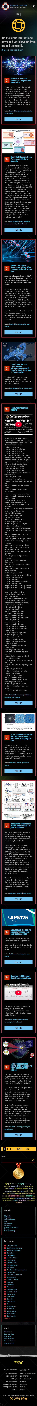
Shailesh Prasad (12, 1258)
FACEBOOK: (6, 1369)
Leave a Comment (8, 113)
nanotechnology (13, 224)
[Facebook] (11, 1398)
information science (23, 1020)
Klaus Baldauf (11, 1277)
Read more (18, 119)
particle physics (22, 954)
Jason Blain (10, 1309)
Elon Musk (7, 1225)
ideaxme (16, 1193)
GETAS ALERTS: (23, 1373)
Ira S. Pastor (11, 1313)
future (18, 1191)
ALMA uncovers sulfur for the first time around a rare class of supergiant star (22, 738)
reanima (12, 1198)
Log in (6, 50)
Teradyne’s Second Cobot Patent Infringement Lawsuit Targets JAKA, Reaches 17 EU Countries (21, 368)
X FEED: (7, 1376)
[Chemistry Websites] (18, 1171)
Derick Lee (10, 1284)
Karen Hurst (10, 1267)
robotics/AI (19, 893)
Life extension (14, 1196)
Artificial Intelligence (29, 1184)
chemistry (19, 763)
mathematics (27, 695)
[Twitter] (15, 1398)
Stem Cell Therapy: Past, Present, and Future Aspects (21, 159)
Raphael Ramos (12, 1292)
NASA (34, 1196)
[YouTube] (22, 1398)
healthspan (7, 1193)
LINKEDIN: (7, 1373)
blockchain (11, 1188)
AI (10, 1184)
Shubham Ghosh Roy (13, 1250)
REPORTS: (22, 1381)
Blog (18, 14)
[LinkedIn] (18, 1398)
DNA (5, 1221)
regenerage (19, 1198)
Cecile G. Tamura (13, 954)
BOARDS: (22, 1379)
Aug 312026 (6, 80)
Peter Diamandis (9, 1220)
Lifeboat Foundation (14, 1396)
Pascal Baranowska (13, 222)
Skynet (6, 1229)
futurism (21, 388)
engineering (21, 695)
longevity (29, 1196)
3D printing (7, 1216)
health (30, 1191)
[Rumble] (26, 1398)
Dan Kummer (11, 1272)
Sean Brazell (11, 1296)
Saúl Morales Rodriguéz (14, 1248)
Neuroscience (4, 1198)
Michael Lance (11, 1306)
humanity (13, 1193)
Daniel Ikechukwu (13, 388)
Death (32, 1188)
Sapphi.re (32, 1396)
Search (33, 1160)
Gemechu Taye (11, 1262)
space (23, 763)
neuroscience (7, 697)
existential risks (8, 1191)
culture (30, 1188)
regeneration (27, 1198)
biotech (22, 1186)
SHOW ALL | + (7, 1318)
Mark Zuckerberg (9, 1231)
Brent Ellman (11, 1301)
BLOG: (21, 1376)
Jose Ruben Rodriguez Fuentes (16, 1270)
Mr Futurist (7, 1336)
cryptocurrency (25, 1188)
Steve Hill (10, 1299)
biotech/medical (22, 111)
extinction (14, 1191)
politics (8, 1198)
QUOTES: (22, 1390)
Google (25, 1191)
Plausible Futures (9, 1341)
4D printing (7, 1218)
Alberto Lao (10, 1287)
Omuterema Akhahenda (14, 1275)
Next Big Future (9, 1338)
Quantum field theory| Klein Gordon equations (21, 977)
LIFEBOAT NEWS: (23, 1369)
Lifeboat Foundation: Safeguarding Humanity (14, 6)
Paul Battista (12, 1127)
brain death (17, 1188)
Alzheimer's (13, 1184)
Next (27, 1149)
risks (3, 1200)
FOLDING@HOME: (7, 1384)
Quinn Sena (10, 1253)
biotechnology (29, 1186)
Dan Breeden (11, 1255)
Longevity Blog (9, 1334)
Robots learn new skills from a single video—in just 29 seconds (21, 826)
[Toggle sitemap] (30, 6)
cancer (20, 1188)
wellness (19, 1203)
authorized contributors (16, 50)
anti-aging (20, 1184)
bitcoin (7, 1189)
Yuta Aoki (10, 1282)
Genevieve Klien (13, 111)
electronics (29, 111)
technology (22, 1200)
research (33, 1198)
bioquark (14, 1186)
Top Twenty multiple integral (19, 409)
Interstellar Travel (31, 1193)
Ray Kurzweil (8, 1223)
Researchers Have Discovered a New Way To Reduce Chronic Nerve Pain (21, 268)
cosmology (19, 1127)
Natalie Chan (12, 763)
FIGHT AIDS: (9, 1381)
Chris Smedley (11, 1316)
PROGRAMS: (22, 1384)
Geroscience (8, 1332)
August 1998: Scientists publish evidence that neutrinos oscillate (21, 932)
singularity (7, 1200)
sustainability (15, 1200)
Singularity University (11, 1227)
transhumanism (31, 1200)
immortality (23, 1193)
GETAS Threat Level (18, 1362)
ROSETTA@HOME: (7, 1387)
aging (7, 1184)
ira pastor (5, 1196)
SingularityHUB (9, 1343)
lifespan (22, 1196)
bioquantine (7, 1186)
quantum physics (8, 1022)
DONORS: (13, 1379)
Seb (8, 1304)
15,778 (19, 1149)
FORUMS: (14, 1390)
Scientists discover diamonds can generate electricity (21, 80)
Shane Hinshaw (12, 1289)
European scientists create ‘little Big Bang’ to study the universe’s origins (21, 1067)
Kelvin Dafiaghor (13, 695)
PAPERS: (22, 1387)
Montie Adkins (11, 1311)
